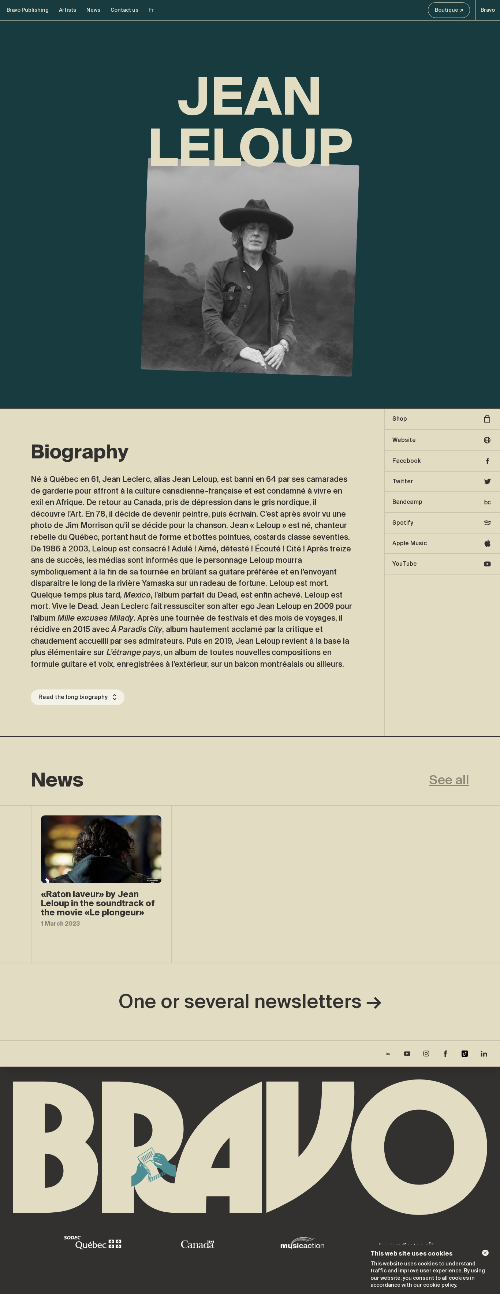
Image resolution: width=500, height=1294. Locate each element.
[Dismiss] (485, 1253)
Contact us (124, 10)
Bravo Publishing (28, 10)
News (93, 10)
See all (449, 780)
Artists (67, 10)
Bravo (488, 10)
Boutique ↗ (449, 10)
